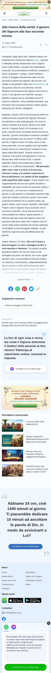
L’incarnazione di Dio (28, 20)
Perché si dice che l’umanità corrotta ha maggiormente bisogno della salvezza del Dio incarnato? (25, 324)
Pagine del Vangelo (34, 576)
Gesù (36, 60)
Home (4, 20)
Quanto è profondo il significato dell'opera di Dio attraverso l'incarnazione (37, 439)
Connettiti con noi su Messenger (25, 546)
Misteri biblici (13, 20)
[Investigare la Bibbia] (25, 13)
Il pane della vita (9, 580)
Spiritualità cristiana (34, 580)
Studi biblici (30, 572)
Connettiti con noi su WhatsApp (25, 667)
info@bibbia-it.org (13, 613)
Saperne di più (24, 280)
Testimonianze (8, 584)
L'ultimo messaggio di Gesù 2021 (18, 305)
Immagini (6, 588)
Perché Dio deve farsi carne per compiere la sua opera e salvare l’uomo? (37, 469)
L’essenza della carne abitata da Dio (35, 423)
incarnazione (40, 84)
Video (28, 584)
